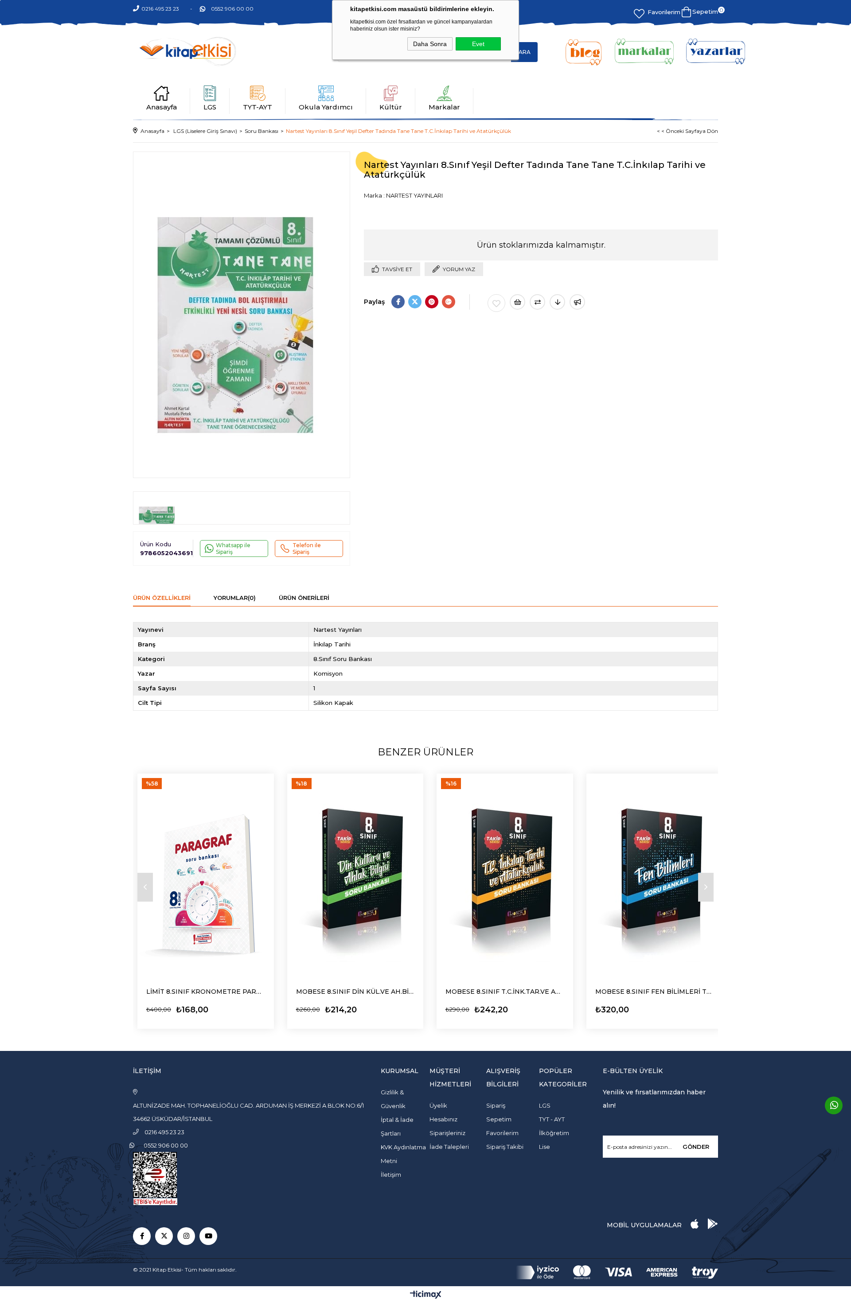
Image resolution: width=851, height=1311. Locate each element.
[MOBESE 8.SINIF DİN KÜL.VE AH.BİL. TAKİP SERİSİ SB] (355, 876)
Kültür (390, 107)
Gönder (696, 1146)
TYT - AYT (552, 1119)
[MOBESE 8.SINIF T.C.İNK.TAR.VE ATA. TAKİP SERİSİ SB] (505, 876)
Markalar (444, 107)
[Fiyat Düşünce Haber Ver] (557, 302)
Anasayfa (161, 107)
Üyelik (438, 1105)
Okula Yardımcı (326, 107)
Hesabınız (443, 1119)
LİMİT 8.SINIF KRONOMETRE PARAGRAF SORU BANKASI (205, 992)
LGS (209, 107)
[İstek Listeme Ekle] (517, 302)
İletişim (391, 1174)
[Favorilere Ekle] (496, 303)
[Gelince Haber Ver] (577, 302)
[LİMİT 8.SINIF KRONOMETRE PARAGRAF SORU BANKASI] (205, 876)
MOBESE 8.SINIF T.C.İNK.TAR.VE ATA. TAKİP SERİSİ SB (504, 992)
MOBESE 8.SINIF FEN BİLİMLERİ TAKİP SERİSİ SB (654, 992)
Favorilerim (664, 12)
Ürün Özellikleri (162, 597)
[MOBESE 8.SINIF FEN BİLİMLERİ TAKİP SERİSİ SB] (654, 876)
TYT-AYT (257, 107)
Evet (478, 43)
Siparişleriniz (447, 1132)
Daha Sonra (430, 43)
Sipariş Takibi (504, 1146)
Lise (544, 1146)
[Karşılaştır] (537, 302)
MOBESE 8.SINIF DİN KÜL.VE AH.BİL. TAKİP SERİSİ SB (355, 992)
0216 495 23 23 (160, 8)
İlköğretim (554, 1132)
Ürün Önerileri (304, 597)
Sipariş (495, 1105)
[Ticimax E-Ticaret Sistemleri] (425, 1295)
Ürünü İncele (171, 1007)
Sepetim (498, 1119)
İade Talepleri (449, 1146)
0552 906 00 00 (232, 8)
